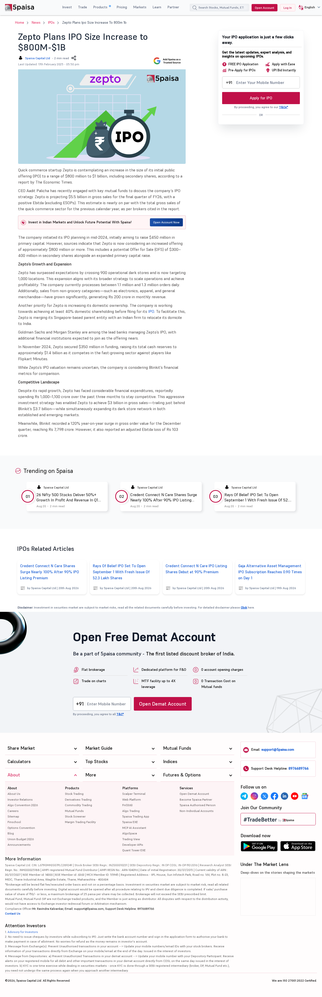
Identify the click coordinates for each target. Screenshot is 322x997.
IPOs (51, 22)
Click (244, 607)
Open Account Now (166, 222)
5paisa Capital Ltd (37, 58)
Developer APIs (132, 845)
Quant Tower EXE (134, 850)
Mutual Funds (74, 811)
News (36, 22)
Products (100, 7)
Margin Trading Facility (80, 822)
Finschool (14, 822)
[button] (307, 8)
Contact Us (12, 913)
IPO (151, 311)
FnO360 (127, 805)
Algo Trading (131, 811)
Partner (173, 7)
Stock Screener (75, 816)
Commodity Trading (78, 805)
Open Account (264, 8)
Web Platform (131, 799)
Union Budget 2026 (21, 839)
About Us (14, 794)
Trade (82, 7)
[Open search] (194, 8)
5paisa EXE (130, 822)
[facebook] (274, 796)
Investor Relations (20, 799)
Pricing (121, 7)
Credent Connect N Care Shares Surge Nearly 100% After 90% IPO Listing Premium (163, 497)
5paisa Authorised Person (198, 805)
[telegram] (244, 796)
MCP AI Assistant (134, 828)
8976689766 (299, 768)
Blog (11, 833)
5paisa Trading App (135, 816)
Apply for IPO (261, 98)
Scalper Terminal (133, 794)
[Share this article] (73, 58)
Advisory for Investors (23, 932)
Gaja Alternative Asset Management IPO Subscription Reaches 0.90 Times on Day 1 (270, 571)
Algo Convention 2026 (23, 805)
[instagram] (254, 796)
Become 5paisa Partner (196, 799)
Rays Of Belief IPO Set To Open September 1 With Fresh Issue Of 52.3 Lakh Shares (257, 497)
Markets (139, 7)
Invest (67, 7)
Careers (13, 811)
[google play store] (259, 847)
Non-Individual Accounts (197, 811)
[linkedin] (284, 796)
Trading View (131, 839)
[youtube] (294, 796)
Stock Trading (74, 794)
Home (19, 22)
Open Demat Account (162, 704)
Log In (288, 8)
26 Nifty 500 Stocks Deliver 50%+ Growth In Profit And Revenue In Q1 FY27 (67, 497)
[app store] (298, 847)
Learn (156, 7)
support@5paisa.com (277, 749)
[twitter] (264, 796)
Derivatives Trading (78, 799)
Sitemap (13, 816)
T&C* (120, 714)
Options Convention (21, 828)
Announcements (19, 845)
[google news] (304, 796)
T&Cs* (283, 107)
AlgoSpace (129, 833)
